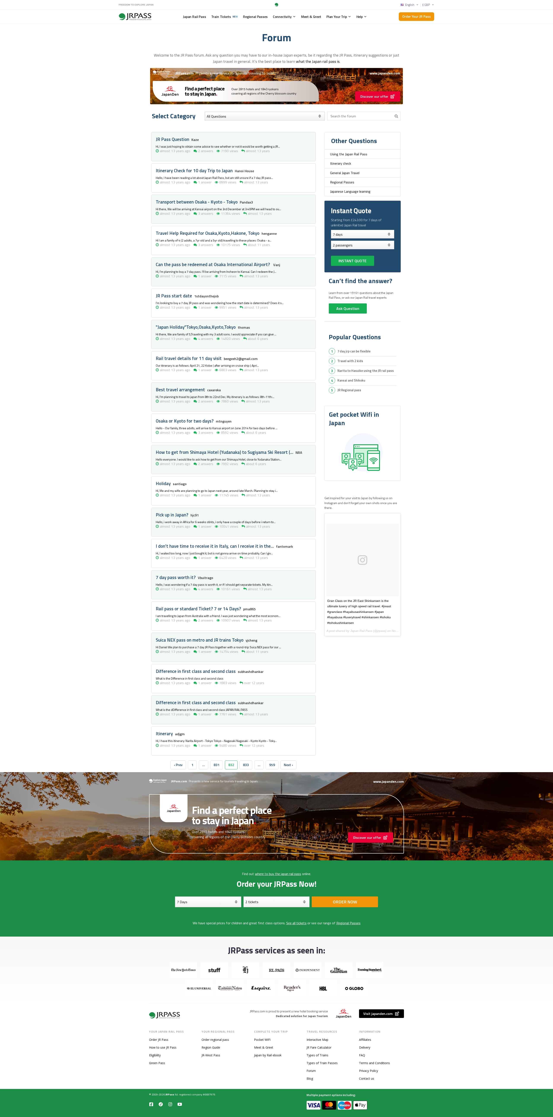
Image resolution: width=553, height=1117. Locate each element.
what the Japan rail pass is (318, 61)
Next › (288, 764)
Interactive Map (317, 1040)
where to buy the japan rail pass (278, 873)
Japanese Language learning (350, 191)
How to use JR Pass (162, 1047)
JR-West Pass (211, 1055)
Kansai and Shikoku (351, 380)
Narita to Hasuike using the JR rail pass (365, 370)
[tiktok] (161, 1104)
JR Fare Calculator (319, 1047)
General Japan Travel (344, 172)
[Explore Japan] (165, 1015)
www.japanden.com (385, 73)
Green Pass (157, 1063)
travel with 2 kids (350, 360)
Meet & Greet (263, 1047)
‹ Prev (178, 764)
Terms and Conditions (374, 1063)
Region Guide (211, 1047)
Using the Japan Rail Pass (348, 154)
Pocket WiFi (262, 1040)
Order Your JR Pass (416, 16)
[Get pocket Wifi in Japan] (362, 452)
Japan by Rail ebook (267, 1055)
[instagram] (170, 1104)
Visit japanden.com (378, 1013)
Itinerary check (340, 163)
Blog (310, 1078)
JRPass (169, 1094)
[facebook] (151, 1104)
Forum (311, 1071)
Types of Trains (317, 1055)
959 (272, 764)
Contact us (366, 1078)
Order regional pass (215, 1040)
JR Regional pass (349, 390)
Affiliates (365, 1040)
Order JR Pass (158, 1040)
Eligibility (155, 1055)
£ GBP (426, 4)
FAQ (362, 1055)
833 (246, 764)
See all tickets (296, 923)
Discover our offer (374, 96)
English (409, 4)
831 (216, 764)
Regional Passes (342, 182)
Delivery (364, 1047)
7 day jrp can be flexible (353, 351)
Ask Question (347, 308)
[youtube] (180, 1104)
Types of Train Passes (322, 1063)
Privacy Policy (368, 1071)
